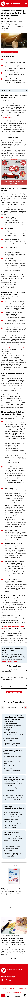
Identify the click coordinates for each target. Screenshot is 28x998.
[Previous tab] (2, 707)
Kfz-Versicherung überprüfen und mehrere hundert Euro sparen (12, 678)
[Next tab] (25, 707)
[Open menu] (3, 995)
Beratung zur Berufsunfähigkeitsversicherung (13, 808)
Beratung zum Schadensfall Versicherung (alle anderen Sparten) (12, 752)
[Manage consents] (25, 995)
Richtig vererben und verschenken (12, 889)
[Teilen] (4, 30)
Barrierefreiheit (22, 988)
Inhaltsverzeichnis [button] (7, 91)
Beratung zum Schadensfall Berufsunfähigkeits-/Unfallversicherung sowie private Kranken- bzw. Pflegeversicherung (13, 719)
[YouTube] (2, 980)
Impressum (13, 988)
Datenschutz (5, 988)
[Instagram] (6, 980)
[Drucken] (1, 30)
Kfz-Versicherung (8, 117)
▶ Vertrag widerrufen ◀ (14, 992)
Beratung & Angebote (9, 52)
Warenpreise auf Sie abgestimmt (18, 348)
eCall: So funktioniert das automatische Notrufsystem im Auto (11, 686)
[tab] (12, 910)
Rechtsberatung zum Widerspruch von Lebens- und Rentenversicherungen (13, 779)
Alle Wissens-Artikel (13, 692)
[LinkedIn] (10, 980)
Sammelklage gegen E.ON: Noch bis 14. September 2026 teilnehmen (13, 939)
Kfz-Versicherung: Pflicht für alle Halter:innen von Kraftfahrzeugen (12, 670)
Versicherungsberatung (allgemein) (11, 833)
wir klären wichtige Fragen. (10, 661)
